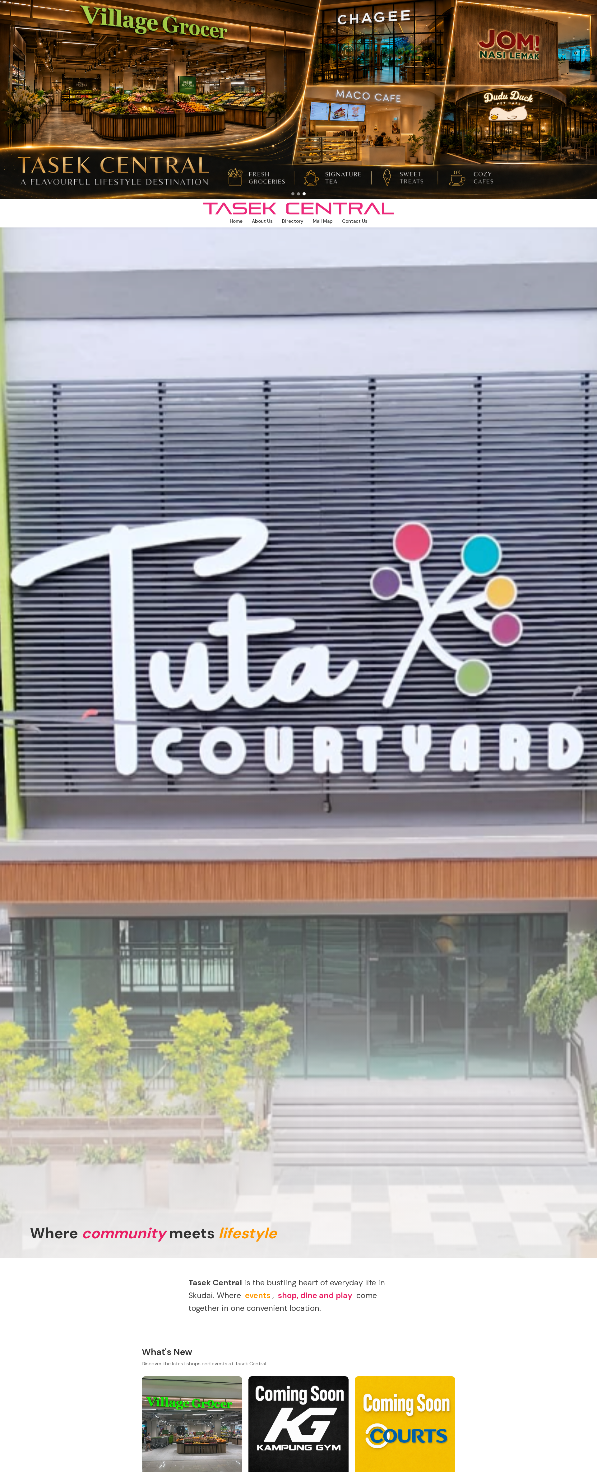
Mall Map (323, 221)
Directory (292, 221)
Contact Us (355, 221)
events (258, 1295)
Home (236, 221)
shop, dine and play (315, 1295)
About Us (262, 221)
